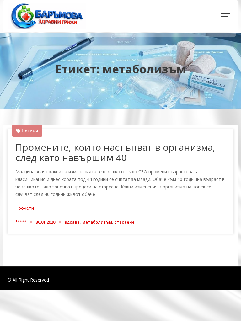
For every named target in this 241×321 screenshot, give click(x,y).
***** (20, 222)
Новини (30, 131)
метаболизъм (97, 222)
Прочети (24, 208)
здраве (72, 222)
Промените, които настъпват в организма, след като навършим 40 (115, 152)
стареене (125, 222)
